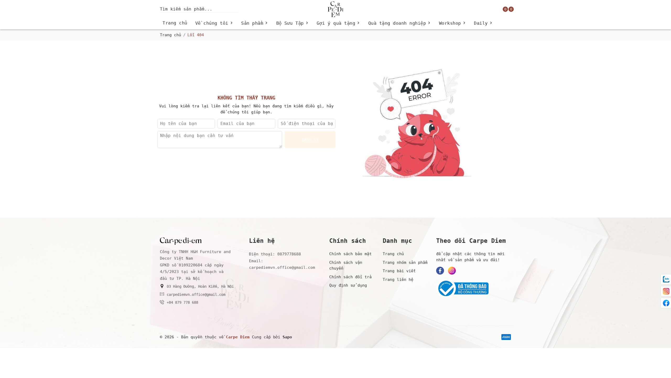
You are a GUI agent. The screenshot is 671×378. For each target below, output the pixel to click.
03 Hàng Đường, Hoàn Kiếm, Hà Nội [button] (200, 286)
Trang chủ (175, 22)
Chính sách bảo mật (350, 253)
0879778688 (289, 254)
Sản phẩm (254, 23)
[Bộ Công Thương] (473, 288)
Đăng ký (310, 139)
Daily (483, 23)
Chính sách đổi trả (350, 277)
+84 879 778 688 (182, 302)
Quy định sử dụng (348, 285)
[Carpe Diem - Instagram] (452, 271)
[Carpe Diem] (335, 9)
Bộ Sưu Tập (292, 23)
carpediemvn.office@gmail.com (196, 294)
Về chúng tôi (214, 23)
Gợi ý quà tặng (338, 23)
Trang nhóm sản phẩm (405, 262)
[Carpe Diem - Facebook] (440, 271)
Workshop (452, 23)
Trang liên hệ (398, 279)
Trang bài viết (399, 271)
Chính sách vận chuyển (345, 265)
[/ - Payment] (506, 337)
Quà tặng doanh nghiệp (399, 23)
